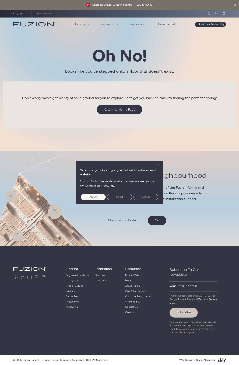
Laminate (71, 291)
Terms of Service (207, 299)
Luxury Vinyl (72, 280)
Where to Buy (132, 302)
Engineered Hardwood (78, 275)
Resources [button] (136, 24)
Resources (133, 269)
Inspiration (104, 269)
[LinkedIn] (36, 277)
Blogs (128, 280)
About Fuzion (132, 286)
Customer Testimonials (137, 296)
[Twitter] (22, 277)
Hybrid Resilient (74, 286)
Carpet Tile (72, 296)
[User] (208, 13)
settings (109, 185)
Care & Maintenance (136, 291)
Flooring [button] (80, 24)
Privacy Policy (185, 299)
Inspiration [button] (108, 24)
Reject (119, 197)
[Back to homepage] (34, 24)
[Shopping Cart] (216, 13)
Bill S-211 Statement (97, 360)
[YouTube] (29, 277)
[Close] (235, 5)
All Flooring (72, 307)
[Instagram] (43, 277)
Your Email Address (183, 286)
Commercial (166, 24)
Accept (93, 197)
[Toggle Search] (224, 13)
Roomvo (100, 275)
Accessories (72, 302)
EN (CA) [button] (17, 14)
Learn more (144, 5)
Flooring (72, 269)
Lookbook (101, 280)
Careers (129, 312)
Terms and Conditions (72, 360)
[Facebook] (15, 277)
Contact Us (131, 307)
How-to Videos (133, 275)
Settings (145, 197)
